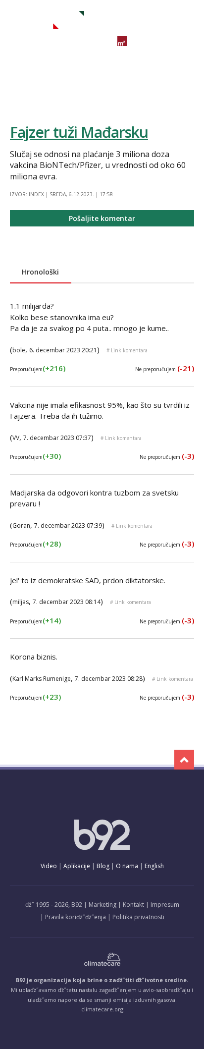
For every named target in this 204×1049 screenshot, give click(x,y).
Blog (103, 866)
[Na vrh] (184, 760)
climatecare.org (102, 1009)
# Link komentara (127, 350)
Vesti (17, 41)
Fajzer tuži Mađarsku (79, 132)
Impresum (165, 904)
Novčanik (88, 41)
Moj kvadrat (152, 41)
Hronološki (40, 271)
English (154, 866)
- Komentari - (47, 20)
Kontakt (133, 904)
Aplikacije (76, 866)
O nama (127, 866)
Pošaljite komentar (102, 218)
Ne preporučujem (164, 369)
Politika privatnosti (138, 917)
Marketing (102, 904)
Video (49, 866)
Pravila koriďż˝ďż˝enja (75, 917)
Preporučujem (37, 369)
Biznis (48, 41)
